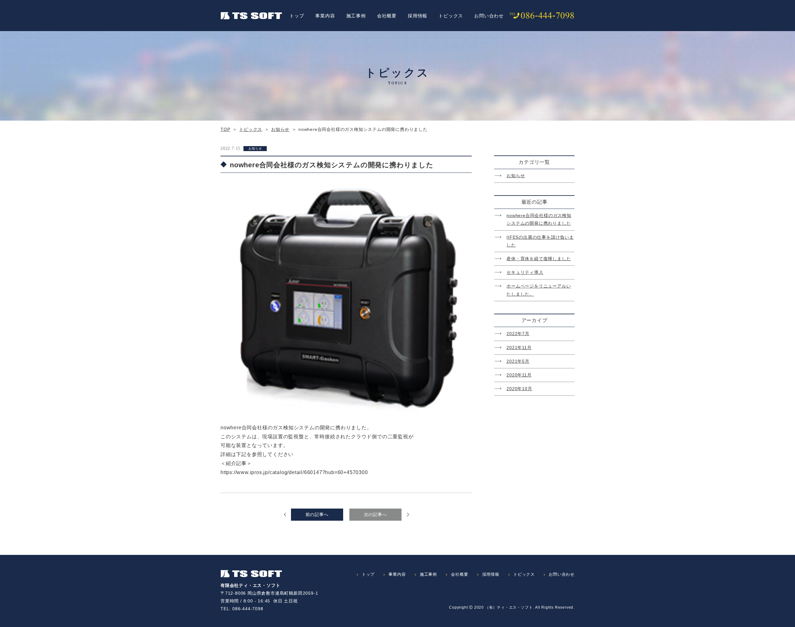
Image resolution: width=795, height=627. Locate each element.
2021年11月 (519, 347)
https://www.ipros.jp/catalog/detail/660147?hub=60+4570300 (294, 472)
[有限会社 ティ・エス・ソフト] (251, 15)
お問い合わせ (489, 15)
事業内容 (325, 15)
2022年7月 (518, 333)
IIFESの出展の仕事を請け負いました (540, 241)
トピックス (450, 15)
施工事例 (356, 15)
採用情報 (417, 15)
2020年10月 (519, 388)
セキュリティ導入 (525, 272)
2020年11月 (519, 374)
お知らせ (516, 175)
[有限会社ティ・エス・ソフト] (251, 574)
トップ (296, 15)
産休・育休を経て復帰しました (539, 258)
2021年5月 (518, 361)
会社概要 (387, 15)
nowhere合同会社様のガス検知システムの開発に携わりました (539, 219)
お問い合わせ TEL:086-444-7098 (542, 15)
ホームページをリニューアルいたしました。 (539, 290)
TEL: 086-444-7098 (241, 608)
